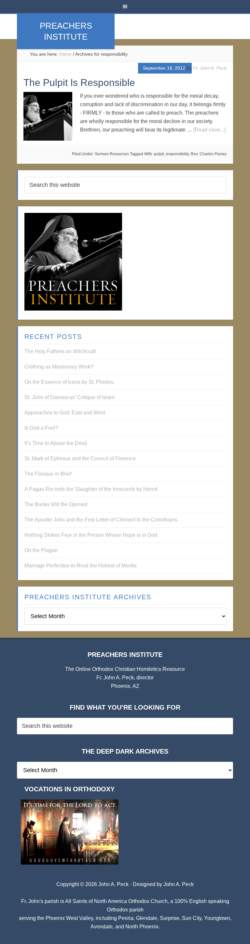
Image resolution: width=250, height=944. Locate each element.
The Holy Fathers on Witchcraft (60, 351)
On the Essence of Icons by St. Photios (69, 382)
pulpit (159, 154)
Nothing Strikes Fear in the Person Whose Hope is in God (90, 535)
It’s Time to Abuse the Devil (55, 443)
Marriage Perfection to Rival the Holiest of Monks (80, 565)
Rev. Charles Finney (209, 154)
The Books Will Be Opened (55, 504)
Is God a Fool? (41, 428)
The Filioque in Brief (47, 474)
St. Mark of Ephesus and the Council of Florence (80, 458)
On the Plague (41, 550)
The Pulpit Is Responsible (79, 82)
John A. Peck (178, 884)
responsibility (177, 154)
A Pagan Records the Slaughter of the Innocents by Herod (91, 489)
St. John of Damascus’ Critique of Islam (69, 397)
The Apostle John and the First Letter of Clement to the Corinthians (100, 519)
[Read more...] (209, 129)
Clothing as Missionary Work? (58, 366)
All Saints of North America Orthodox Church (116, 901)
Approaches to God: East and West (64, 412)
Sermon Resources (112, 154)
